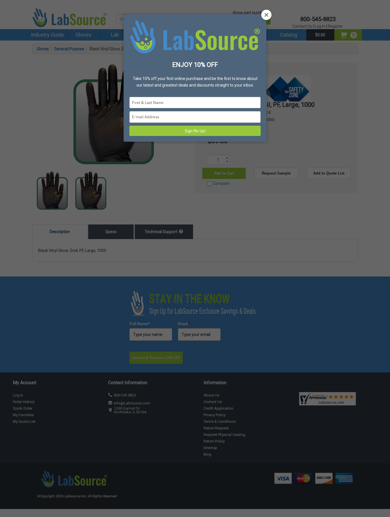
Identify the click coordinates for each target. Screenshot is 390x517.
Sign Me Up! (195, 130)
